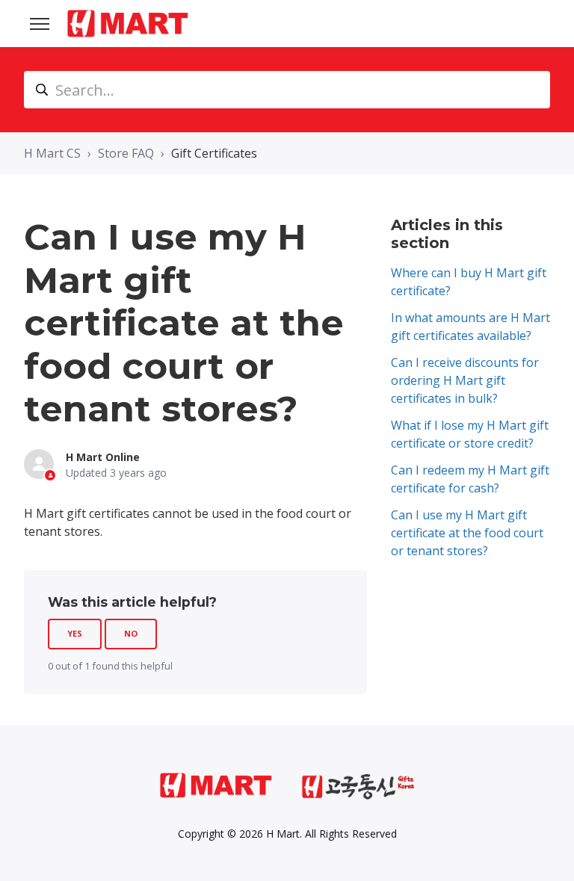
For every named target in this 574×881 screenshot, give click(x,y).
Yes (74, 633)
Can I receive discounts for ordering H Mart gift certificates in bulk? (465, 380)
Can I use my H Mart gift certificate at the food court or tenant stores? (467, 533)
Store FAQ (126, 153)
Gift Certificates (214, 153)
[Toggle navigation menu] (39, 24)
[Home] (127, 23)
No (131, 633)
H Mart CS (52, 153)
